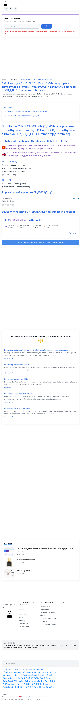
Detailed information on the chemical (27, 111)
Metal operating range (48, 624)
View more (72, 233)
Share (75, 198)
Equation (22, 609)
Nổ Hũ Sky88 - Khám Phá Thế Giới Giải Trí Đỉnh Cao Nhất (23, 669)
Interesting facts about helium (16, 364)
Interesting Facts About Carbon (17, 408)
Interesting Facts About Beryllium (18, 394)
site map (22, 621)
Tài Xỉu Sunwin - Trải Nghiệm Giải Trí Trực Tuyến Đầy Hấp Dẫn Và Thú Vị (29, 687)
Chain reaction (45, 607)
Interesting (23, 615)
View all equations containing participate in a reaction (40, 242)
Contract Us (23, 624)
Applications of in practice (23, 115)
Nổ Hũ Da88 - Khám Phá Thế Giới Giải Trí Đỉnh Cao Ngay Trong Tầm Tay (30, 672)
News (21, 618)
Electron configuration (48, 618)
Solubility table (45, 621)
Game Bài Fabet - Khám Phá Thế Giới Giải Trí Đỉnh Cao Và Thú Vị (26, 678)
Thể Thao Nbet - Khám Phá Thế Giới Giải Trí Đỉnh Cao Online (25, 684)
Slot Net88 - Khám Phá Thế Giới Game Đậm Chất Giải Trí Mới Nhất (27, 675)
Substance (13, 80)
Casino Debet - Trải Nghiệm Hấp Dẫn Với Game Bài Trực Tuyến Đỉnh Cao (29, 681)
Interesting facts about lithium (16, 379)
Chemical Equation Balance (38, 697)
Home (4, 80)
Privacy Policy (24, 627)
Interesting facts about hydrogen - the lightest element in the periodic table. (36, 350)
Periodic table (45, 610)
